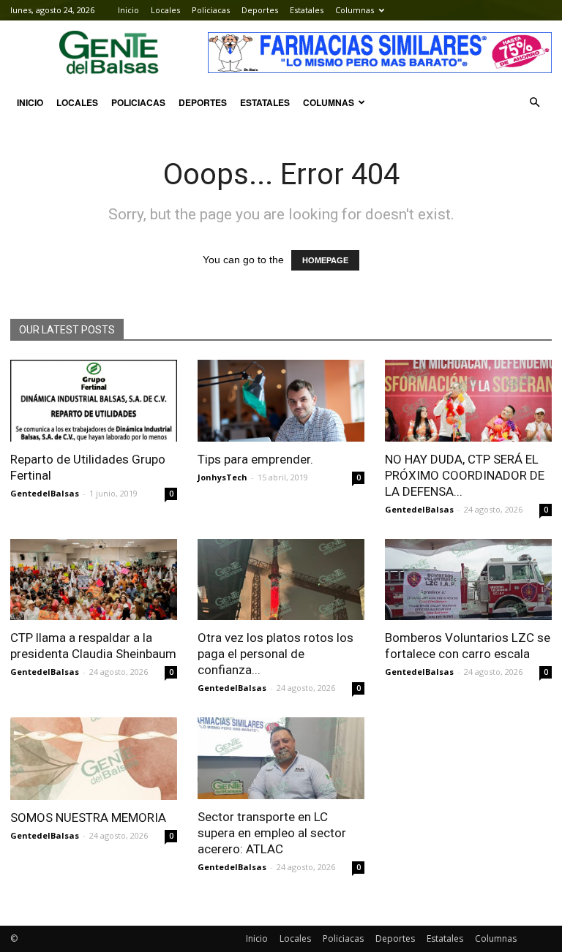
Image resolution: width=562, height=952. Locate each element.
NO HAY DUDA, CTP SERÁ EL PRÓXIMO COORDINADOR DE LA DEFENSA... (464, 475)
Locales (165, 9)
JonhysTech (222, 477)
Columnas (354, 9)
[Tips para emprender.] (281, 401)
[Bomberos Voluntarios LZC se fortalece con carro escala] (468, 580)
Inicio (128, 9)
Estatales (306, 9)
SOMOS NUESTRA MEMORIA (88, 817)
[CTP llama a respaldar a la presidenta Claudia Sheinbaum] (93, 580)
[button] (534, 102)
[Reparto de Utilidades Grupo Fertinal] (93, 401)
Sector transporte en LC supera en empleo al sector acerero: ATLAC (272, 832)
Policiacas (211, 9)
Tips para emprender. (255, 459)
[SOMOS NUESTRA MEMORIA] (93, 758)
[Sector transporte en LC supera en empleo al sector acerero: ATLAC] (281, 758)
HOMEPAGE (325, 260)
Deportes (259, 9)
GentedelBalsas (44, 493)
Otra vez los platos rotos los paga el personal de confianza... (275, 653)
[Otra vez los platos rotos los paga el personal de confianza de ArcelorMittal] (281, 580)
